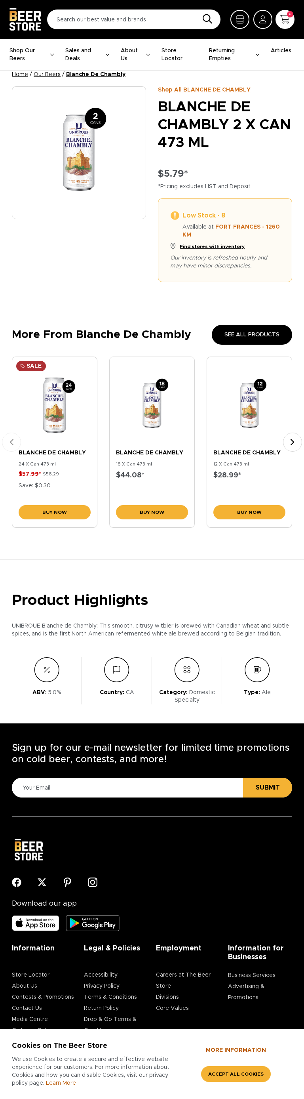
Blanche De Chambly (95, 74)
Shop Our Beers (22, 54)
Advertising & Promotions (246, 992)
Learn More (61, 1083)
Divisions (167, 997)
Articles (281, 50)
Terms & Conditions (110, 997)
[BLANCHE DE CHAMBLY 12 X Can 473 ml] (249, 401)
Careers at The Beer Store (183, 980)
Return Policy (101, 1008)
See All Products (251, 335)
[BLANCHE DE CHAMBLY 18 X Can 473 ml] (152, 401)
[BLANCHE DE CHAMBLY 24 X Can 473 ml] (54, 401)
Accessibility (101, 975)
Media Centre (30, 1019)
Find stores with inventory (212, 246)
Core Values (172, 1008)
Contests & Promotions (43, 997)
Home (20, 74)
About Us (129, 54)
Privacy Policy (102, 986)
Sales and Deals (78, 54)
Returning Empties (222, 54)
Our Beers (47, 74)
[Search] (205, 19)
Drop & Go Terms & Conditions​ (110, 1025)
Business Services (252, 975)
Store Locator (172, 54)
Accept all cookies (236, 1074)
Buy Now (54, 512)
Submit (268, 787)
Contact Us (27, 1008)
